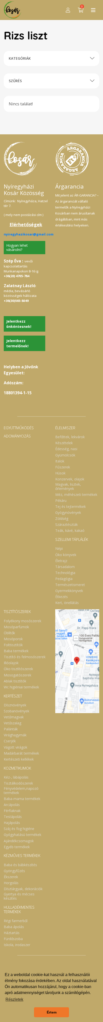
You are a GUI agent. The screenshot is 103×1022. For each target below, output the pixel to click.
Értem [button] (51, 1012)
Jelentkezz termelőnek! (17, 343)
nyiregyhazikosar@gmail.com (29, 234)
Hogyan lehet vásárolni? (17, 247)
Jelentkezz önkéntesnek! (18, 324)
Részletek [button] (14, 999)
